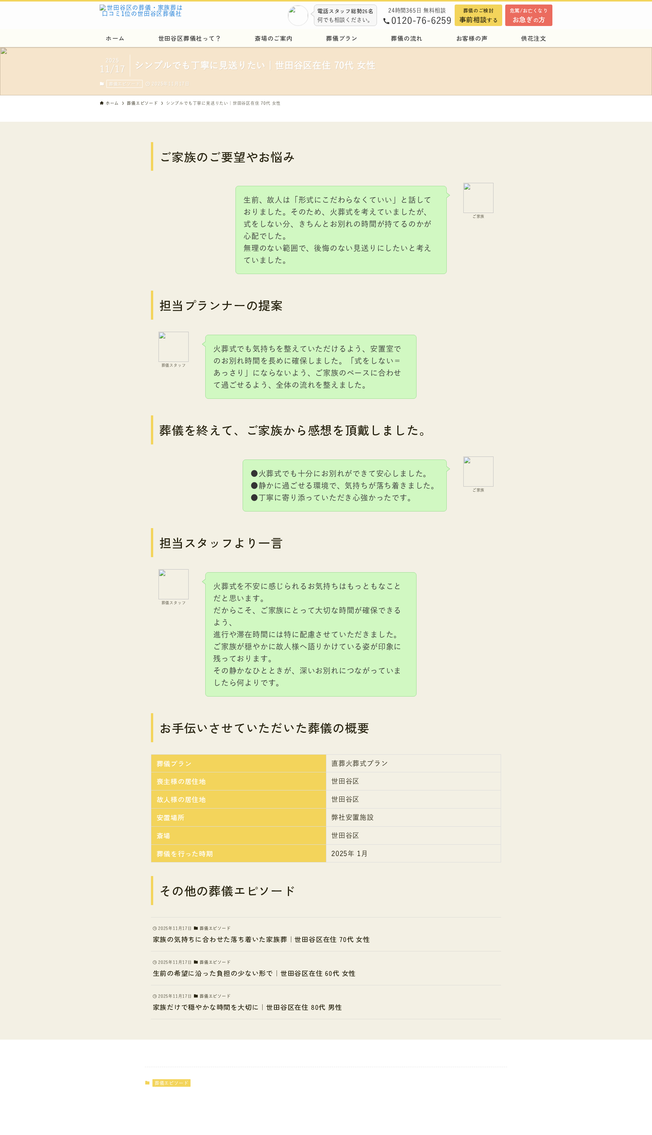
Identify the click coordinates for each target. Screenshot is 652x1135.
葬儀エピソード (124, 84)
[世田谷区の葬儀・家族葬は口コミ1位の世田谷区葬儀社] (161, 15)
